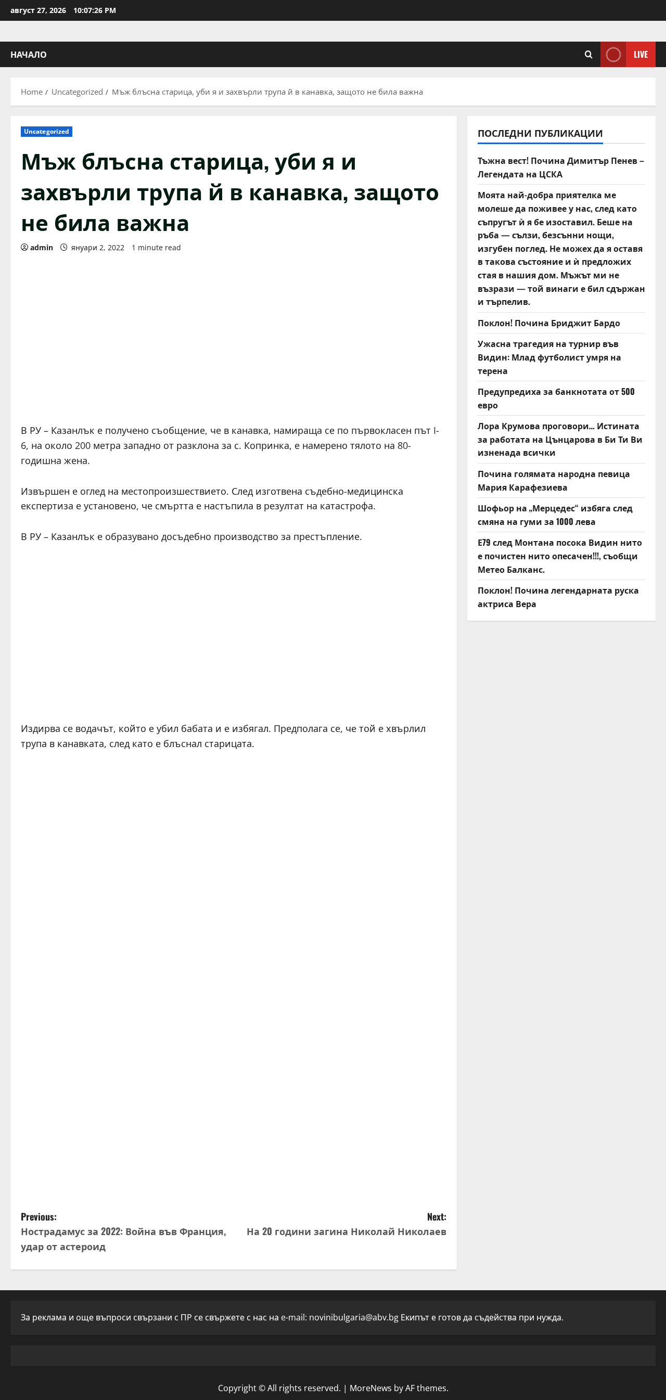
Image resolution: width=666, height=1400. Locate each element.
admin (41, 247)
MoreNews (371, 1388)
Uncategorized (46, 131)
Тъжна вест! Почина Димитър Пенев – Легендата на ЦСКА (561, 167)
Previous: (123, 1231)
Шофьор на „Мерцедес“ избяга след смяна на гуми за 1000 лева (555, 515)
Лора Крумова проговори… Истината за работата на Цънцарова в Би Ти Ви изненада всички (560, 438)
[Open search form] (589, 54)
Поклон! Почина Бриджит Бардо (549, 322)
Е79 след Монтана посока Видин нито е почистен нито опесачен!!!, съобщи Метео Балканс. (560, 555)
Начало (28, 54)
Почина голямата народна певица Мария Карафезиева (554, 480)
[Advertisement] (233, 334)
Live (641, 54)
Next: (346, 1224)
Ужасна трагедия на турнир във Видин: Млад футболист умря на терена (549, 356)
